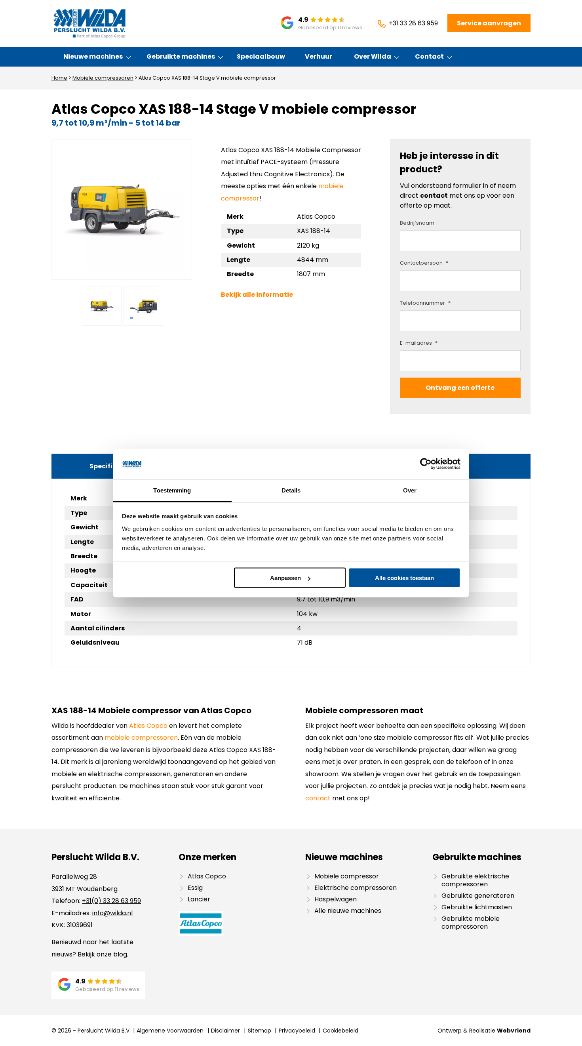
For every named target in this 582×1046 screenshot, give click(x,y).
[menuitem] (93, 57)
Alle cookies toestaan (404, 578)
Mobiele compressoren (102, 78)
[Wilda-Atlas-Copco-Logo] (89, 23)
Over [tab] (410, 490)
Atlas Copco (148, 725)
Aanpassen (285, 578)
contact (434, 195)
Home (59, 78)
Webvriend (514, 1031)
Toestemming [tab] (172, 490)
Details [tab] (291, 490)
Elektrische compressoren (355, 887)
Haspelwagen (335, 899)
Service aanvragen (489, 23)
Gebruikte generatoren (477, 895)
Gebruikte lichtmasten (476, 907)
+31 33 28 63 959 (413, 23)
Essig (195, 887)
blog (120, 954)
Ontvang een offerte (460, 387)
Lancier (199, 899)
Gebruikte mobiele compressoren (470, 922)
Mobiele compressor (346, 876)
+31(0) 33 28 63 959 (111, 900)
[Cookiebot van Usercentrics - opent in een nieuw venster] (425, 464)
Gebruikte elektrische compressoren (475, 880)
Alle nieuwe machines (347, 910)
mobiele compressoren (141, 737)
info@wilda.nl (112, 913)
